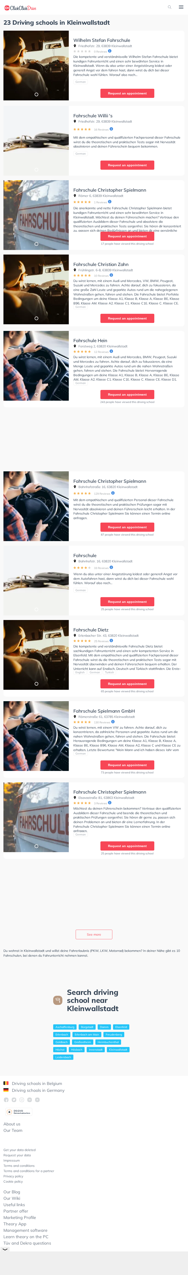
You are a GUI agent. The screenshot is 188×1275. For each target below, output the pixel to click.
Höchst (59, 1049)
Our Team (12, 1130)
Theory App (14, 1224)
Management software (25, 1230)
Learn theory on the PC (25, 1236)
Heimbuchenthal (108, 1042)
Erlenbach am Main (87, 1034)
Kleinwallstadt (118, 1049)
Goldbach (61, 1042)
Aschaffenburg (64, 1027)
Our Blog (11, 1191)
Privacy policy (13, 1176)
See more (94, 934)
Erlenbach (61, 1034)
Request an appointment (127, 93)
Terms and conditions (19, 1166)
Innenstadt (95, 1049)
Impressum (11, 1160)
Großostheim (82, 1042)
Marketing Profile (19, 1217)
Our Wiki (11, 1198)
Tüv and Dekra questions (27, 1243)
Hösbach (76, 1049)
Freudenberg (114, 1034)
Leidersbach (63, 1057)
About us (11, 1124)
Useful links (14, 1204)
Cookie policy (13, 1181)
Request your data (17, 1155)
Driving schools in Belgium (36, 1083)
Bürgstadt (87, 1027)
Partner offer (15, 1211)
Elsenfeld (121, 1027)
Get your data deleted (19, 1150)
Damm (104, 1027)
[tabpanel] (36, 65)
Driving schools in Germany (38, 1090)
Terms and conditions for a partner (28, 1171)
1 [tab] (36, 94)
